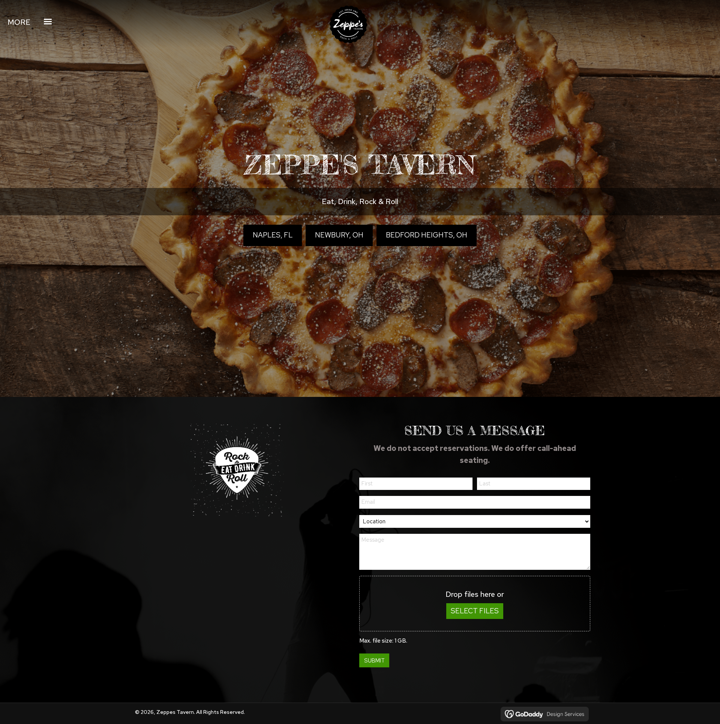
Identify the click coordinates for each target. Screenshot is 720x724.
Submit (374, 660)
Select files (475, 611)
